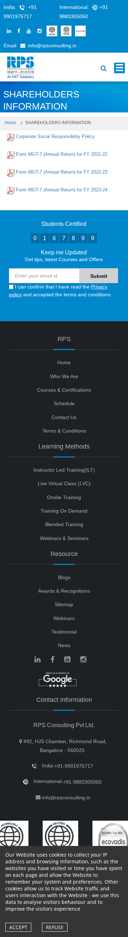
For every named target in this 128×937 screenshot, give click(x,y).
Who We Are (64, 376)
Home (11, 122)
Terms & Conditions (64, 431)
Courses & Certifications (64, 390)
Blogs (64, 577)
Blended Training (64, 524)
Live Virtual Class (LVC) (64, 483)
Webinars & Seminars (64, 538)
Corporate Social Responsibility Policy (55, 136)
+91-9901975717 (73, 766)
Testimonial (64, 632)
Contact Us (64, 417)
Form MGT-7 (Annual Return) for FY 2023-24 (61, 189)
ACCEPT (18, 927)
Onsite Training (64, 497)
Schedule (64, 403)
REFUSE (55, 927)
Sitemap (64, 604)
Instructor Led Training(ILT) (64, 470)
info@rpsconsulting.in (52, 45)
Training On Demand (64, 511)
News (64, 645)
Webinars (64, 618)
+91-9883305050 (82, 782)
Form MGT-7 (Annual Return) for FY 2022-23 (61, 172)
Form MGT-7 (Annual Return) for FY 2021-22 (61, 154)
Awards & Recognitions (64, 591)
